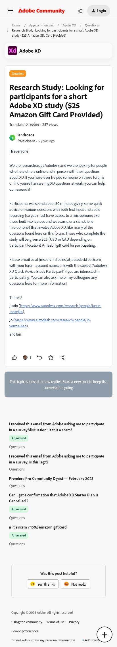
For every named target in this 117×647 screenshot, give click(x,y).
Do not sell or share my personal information (43, 640)
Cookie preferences (24, 631)
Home (16, 25)
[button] (10, 12)
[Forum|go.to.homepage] (41, 10)
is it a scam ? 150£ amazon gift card (38, 527)
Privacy (74, 622)
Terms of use (55, 622)
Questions (92, 25)
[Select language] (80, 10)
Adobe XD (69, 25)
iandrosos (26, 134)
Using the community (26, 622)
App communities (41, 25)
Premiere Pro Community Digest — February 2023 (51, 478)
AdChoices (92, 640)
